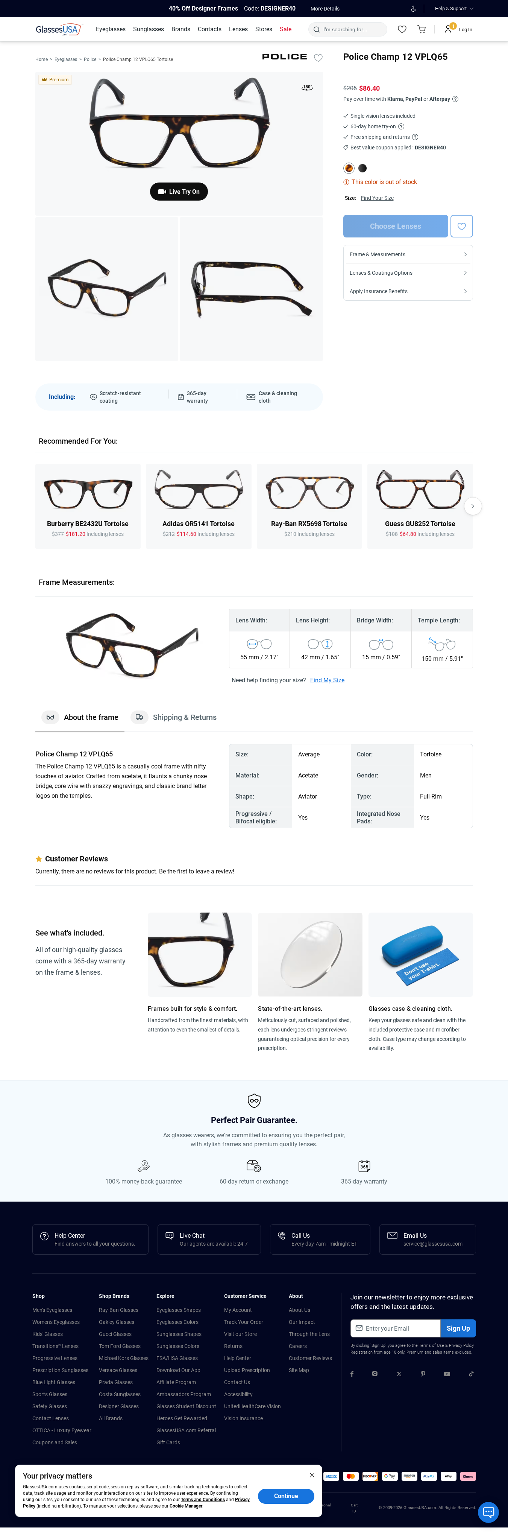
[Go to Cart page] (422, 29)
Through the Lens (309, 1334)
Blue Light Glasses (53, 1382)
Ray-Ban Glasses (118, 1310)
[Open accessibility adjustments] (414, 8)
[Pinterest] (423, 1375)
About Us (299, 1310)
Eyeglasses (66, 59)
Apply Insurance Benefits (379, 291)
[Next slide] (473, 506)
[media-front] (179, 144)
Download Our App (178, 1370)
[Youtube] (447, 1375)
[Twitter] (399, 1375)
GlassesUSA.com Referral (186, 1430)
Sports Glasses (49, 1394)
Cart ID (354, 1508)
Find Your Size (377, 198)
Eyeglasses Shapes (178, 1310)
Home (41, 59)
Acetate (308, 775)
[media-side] (251, 289)
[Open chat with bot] (488, 1512)
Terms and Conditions (203, 1499)
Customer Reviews (310, 1358)
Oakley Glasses (116, 1322)
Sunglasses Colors (177, 1346)
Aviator (307, 796)
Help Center (237, 1358)
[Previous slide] (35, 506)
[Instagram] (375, 1375)
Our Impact (302, 1322)
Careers (298, 1346)
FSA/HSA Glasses (177, 1358)
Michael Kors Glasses (124, 1358)
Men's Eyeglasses (52, 1310)
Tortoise (430, 754)
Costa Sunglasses (120, 1394)
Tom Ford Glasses (120, 1346)
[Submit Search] (316, 29)
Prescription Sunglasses (60, 1370)
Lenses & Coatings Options (381, 273)
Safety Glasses (49, 1406)
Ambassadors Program (183, 1394)
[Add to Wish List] (318, 57)
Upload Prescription (247, 1370)
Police (90, 59)
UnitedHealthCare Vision (252, 1406)
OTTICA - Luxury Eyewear (61, 1430)
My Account (238, 1310)
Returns (233, 1346)
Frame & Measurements (377, 254)
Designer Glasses (119, 1406)
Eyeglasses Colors (177, 1322)
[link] (59, 29)
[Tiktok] (471, 1375)
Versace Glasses (118, 1370)
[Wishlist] (402, 29)
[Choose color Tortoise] (349, 168)
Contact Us (237, 1382)
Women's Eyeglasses (56, 1322)
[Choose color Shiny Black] (362, 168)
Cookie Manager (186, 1506)
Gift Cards (168, 1442)
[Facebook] (351, 1375)
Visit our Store (240, 1334)
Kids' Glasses (47, 1334)
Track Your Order (243, 1322)
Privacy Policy (461, 1345)
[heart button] (461, 226)
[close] (312, 1475)
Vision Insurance (243, 1418)
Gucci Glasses (115, 1334)
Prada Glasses (116, 1382)
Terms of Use (431, 1345)
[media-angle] (107, 289)
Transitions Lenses (55, 1346)
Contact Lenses (50, 1418)
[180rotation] (307, 89)
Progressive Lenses (54, 1358)
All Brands (111, 1418)
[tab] (79, 721)
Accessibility (238, 1394)
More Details (325, 9)
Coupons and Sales (54, 1442)
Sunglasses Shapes (179, 1334)
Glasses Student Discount (186, 1406)
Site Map (299, 1370)
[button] (331, 1476)
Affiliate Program (176, 1382)
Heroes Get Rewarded (181, 1418)
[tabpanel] (254, 786)
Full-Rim (431, 796)
